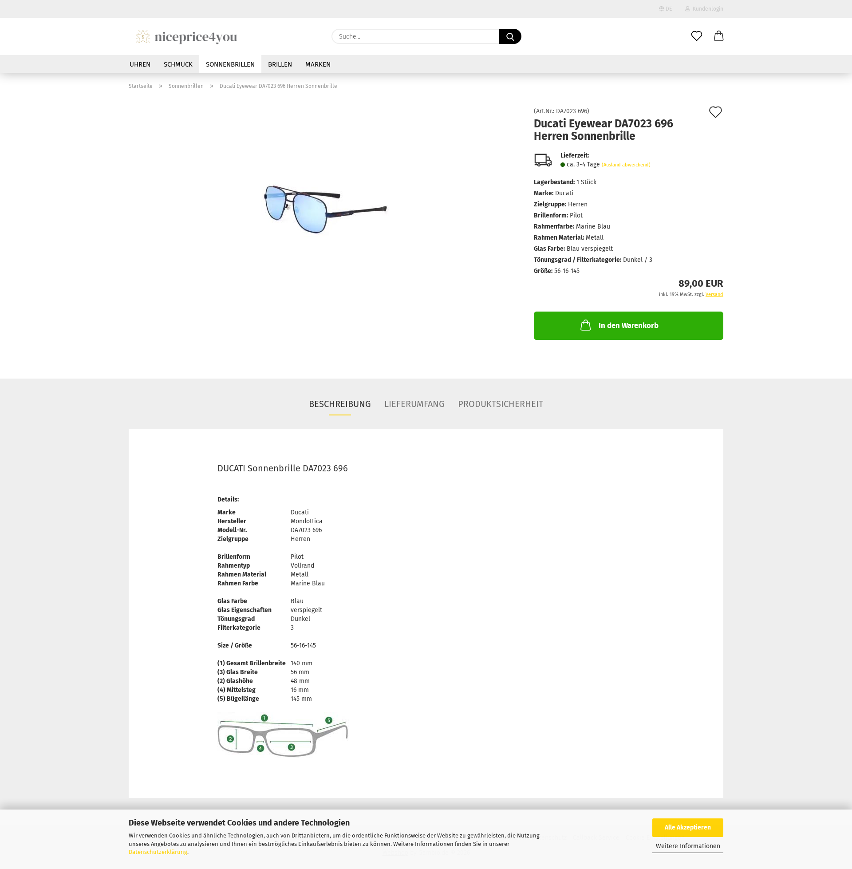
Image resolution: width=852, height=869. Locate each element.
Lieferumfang (414, 404)
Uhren (140, 64)
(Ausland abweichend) (626, 165)
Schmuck (178, 64)
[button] (719, 36)
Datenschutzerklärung (158, 852)
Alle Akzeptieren (688, 827)
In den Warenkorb (629, 325)
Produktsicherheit (500, 404)
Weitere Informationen (688, 846)
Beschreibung (340, 404)
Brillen (280, 64)
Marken (318, 64)
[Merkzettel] (697, 36)
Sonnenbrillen (230, 64)
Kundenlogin (706, 9)
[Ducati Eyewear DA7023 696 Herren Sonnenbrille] (324, 208)
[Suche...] (510, 36)
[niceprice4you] (186, 36)
